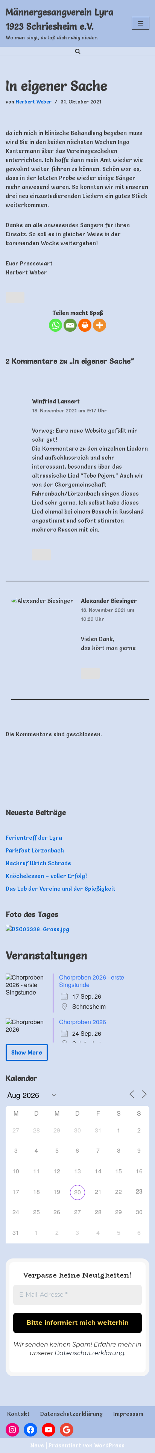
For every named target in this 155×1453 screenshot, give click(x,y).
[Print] (84, 325)
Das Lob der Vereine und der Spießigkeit (60, 888)
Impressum (128, 1413)
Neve (37, 1445)
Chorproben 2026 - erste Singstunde (91, 981)
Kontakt (18, 1413)
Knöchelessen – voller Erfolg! (46, 875)
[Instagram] (12, 1430)
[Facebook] (30, 1430)
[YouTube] (48, 1430)
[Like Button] (15, 297)
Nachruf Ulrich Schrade (38, 863)
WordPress (109, 1445)
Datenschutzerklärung (90, 1353)
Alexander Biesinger (109, 600)
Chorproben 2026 (82, 1021)
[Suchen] (78, 51)
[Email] (70, 325)
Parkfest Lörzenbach (35, 850)
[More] (99, 325)
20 (77, 1192)
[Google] (66, 1430)
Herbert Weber (34, 102)
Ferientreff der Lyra (34, 837)
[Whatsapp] (55, 325)
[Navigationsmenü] (140, 23)
